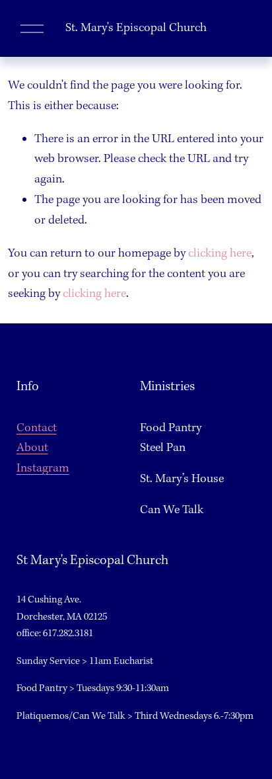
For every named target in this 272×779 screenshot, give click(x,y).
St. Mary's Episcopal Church (136, 28)
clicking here (220, 253)
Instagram (43, 468)
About (32, 448)
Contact (37, 428)
